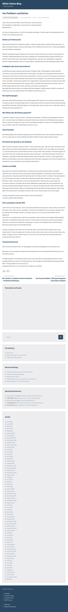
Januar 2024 (10, 491)
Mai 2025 (9, 454)
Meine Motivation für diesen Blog (16, 355)
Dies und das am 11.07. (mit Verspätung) (18, 381)
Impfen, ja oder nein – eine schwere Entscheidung (21, 379)
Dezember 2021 (11, 549)
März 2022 (10, 542)
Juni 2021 (10, 563)
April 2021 (10, 567)
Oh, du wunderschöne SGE (27, 400)
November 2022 (11, 523)
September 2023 (12, 500)
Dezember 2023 (11, 493)
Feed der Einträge (9, 595)
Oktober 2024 (11, 470)
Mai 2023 (9, 509)
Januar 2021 (10, 574)
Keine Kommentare (43, 17)
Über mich (10, 352)
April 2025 (10, 456)
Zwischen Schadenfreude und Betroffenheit (20, 372)
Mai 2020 (9, 579)
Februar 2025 (11, 461)
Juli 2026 (9, 421)
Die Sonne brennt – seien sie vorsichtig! (28, 398)
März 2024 (10, 486)
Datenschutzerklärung (10, 606)
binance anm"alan (12, 400)
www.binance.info (12, 396)
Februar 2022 (11, 544)
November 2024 (11, 468)
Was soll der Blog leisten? (14, 357)
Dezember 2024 (11, 465)
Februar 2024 (11, 489)
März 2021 (10, 570)
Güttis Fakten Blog (11, 3)
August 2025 (10, 447)
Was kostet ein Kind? (13, 376)
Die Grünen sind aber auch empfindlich (31, 396)
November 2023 (11, 496)
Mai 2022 (9, 537)
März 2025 (10, 458)
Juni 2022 (10, 535)
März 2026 (10, 431)
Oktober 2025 (11, 442)
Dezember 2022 (11, 521)
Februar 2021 (11, 572)
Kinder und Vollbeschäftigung (15, 374)
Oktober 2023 (11, 498)
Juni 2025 (10, 452)
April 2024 (10, 484)
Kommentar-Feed (9, 598)
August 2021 (10, 558)
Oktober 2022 (11, 526)
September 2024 (12, 472)
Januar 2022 (10, 547)
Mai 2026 (9, 426)
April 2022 (10, 540)
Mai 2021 (9, 565)
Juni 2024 (10, 479)
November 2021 (11, 551)
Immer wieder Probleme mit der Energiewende (29, 402)
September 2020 (12, 577)
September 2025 (12, 445)
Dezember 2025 (11, 438)
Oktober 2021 (11, 553)
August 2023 (10, 503)
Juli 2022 (9, 533)
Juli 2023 (9, 505)
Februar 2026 (11, 433)
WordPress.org (8, 600)
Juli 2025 (9, 449)
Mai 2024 (9, 482)
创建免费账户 (11, 398)
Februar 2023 (11, 516)
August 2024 (10, 475)
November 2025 (11, 440)
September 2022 (12, 528)
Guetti (34, 17)
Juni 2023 (10, 507)
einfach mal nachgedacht (10, 17)
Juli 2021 (9, 560)
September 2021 (12, 556)
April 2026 (10, 428)
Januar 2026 (10, 435)
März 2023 (10, 514)
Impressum (7, 604)
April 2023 (10, 512)
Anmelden (7, 593)
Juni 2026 (10, 424)
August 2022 (10, 530)
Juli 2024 (9, 477)
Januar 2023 (10, 519)
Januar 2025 (10, 463)
